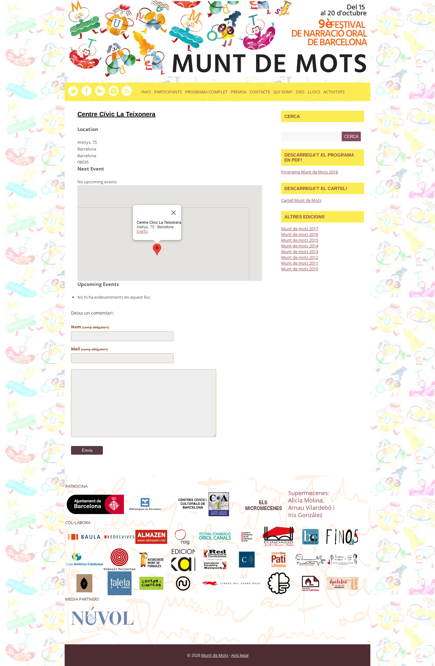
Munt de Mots (214, 655)
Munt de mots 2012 (299, 257)
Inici (146, 92)
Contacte (260, 92)
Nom (90, 327)
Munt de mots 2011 (299, 263)
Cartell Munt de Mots (301, 200)
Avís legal (239, 655)
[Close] (173, 212)
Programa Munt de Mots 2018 (309, 172)
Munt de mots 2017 (299, 228)
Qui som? (283, 92)
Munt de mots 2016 (299, 234)
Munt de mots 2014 (299, 246)
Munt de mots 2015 (299, 240)
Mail (89, 349)
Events (142, 231)
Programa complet (206, 92)
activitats (334, 92)
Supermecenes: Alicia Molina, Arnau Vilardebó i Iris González (311, 503)
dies (300, 92)
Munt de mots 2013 (299, 251)
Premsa (238, 92)
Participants (168, 92)
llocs (314, 92)
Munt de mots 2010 (299, 269)
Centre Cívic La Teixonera (116, 114)
